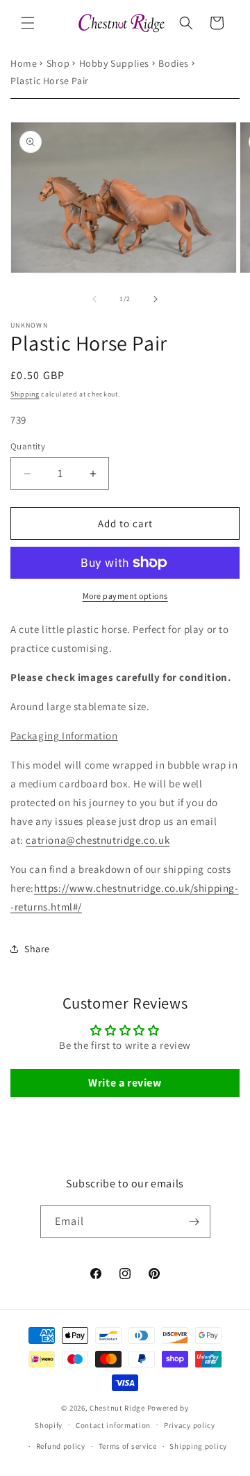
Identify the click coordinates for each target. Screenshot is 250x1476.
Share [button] (37, 948)
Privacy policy (189, 1425)
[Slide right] (155, 299)
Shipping (25, 394)
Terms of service (128, 1446)
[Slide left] (94, 299)
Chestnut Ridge (117, 1408)
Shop (58, 63)
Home (23, 63)
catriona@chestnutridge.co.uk (97, 840)
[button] (27, 23)
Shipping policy (198, 1446)
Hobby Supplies (114, 63)
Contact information (113, 1425)
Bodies (173, 63)
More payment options (125, 596)
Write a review (124, 1082)
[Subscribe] (194, 1221)
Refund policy (60, 1446)
